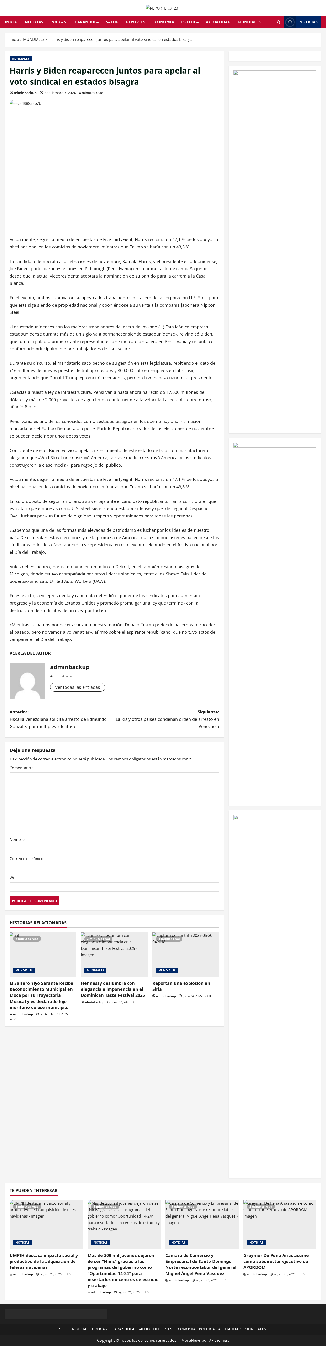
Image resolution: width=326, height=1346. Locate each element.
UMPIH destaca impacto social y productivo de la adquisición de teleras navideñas (44, 1261)
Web (14, 877)
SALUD (112, 22)
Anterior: (58, 719)
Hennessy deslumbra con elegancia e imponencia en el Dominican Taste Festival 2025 (113, 989)
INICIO (11, 22)
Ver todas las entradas (77, 687)
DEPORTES (135, 22)
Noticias (308, 22)
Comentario (22, 768)
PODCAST (59, 22)
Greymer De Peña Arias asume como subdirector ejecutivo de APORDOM (276, 1261)
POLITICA (190, 22)
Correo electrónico (26, 858)
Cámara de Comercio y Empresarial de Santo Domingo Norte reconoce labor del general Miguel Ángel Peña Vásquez (200, 1264)
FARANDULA (87, 22)
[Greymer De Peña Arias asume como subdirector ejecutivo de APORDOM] (280, 1224)
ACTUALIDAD (218, 22)
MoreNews (191, 1340)
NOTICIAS (34, 22)
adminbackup (25, 92)
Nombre (17, 839)
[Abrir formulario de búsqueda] (278, 22)
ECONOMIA (163, 22)
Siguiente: (167, 719)
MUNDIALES (249, 22)
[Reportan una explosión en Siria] (185, 954)
